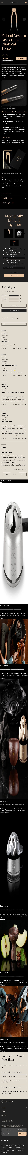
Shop (3, 1108)
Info (3, 1111)
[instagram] (2, 1140)
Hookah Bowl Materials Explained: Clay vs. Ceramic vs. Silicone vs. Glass (12, 804)
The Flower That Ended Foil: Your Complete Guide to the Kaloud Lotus (11, 909)
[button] (8, 61)
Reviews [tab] (4, 318)
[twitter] (5, 1140)
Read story (2, 618)
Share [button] (2, 348)
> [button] (24, 474)
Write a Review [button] (14, 306)
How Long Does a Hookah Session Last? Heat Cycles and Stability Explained (12, 1042)
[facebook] (8, 1140)
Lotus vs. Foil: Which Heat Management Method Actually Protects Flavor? (12, 669)
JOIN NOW (22, 1134)
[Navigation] (2, 2)
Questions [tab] (14, 318)
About (3, 1115)
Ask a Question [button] (14, 310)
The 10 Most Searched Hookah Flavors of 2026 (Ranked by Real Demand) (12, 976)
